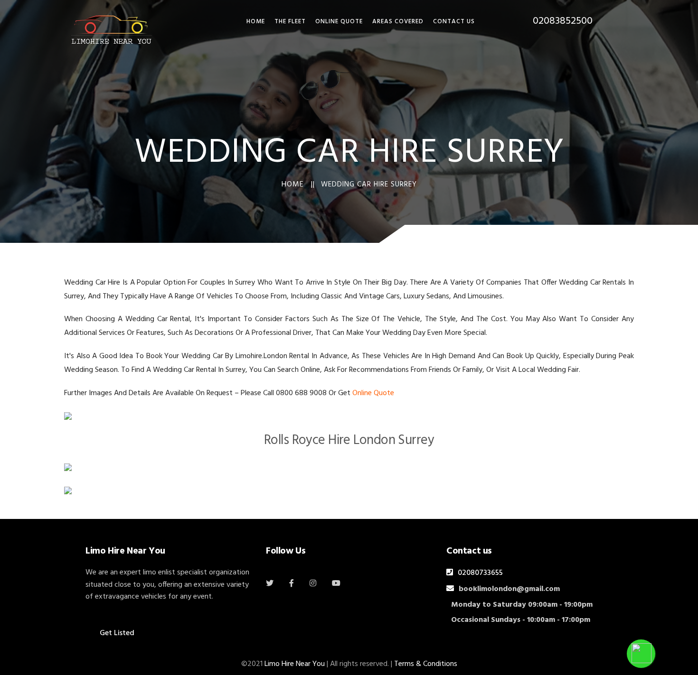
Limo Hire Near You (294, 664)
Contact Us (454, 22)
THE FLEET (290, 22)
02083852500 (563, 21)
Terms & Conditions (425, 664)
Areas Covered (398, 22)
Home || (298, 184)
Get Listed (117, 633)
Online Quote (339, 22)
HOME (255, 22)
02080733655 (480, 573)
